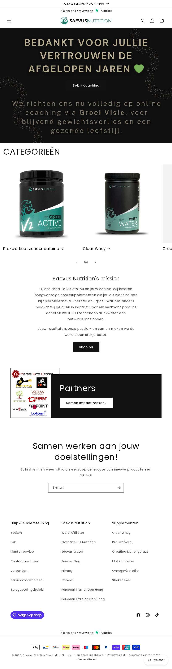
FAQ (13, 542)
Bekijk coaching (86, 85)
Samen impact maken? (86, 402)
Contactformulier (24, 561)
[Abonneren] (119, 488)
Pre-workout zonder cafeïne (31, 248)
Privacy (67, 571)
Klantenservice (22, 551)
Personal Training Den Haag (83, 599)
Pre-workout (122, 542)
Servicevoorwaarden (26, 580)
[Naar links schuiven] (76, 262)
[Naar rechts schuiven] (95, 262)
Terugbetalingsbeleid (27, 590)
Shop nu (86, 347)
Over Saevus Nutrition (78, 542)
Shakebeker (121, 580)
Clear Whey (94, 248)
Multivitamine (123, 561)
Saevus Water (72, 551)
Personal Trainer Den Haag (82, 590)
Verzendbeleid (87, 659)
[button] (8, 20)
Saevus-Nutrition (34, 655)
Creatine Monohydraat (130, 551)
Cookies (67, 580)
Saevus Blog (70, 561)
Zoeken (16, 533)
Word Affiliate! (72, 533)
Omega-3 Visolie (125, 571)
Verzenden (18, 571)
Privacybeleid (116, 655)
